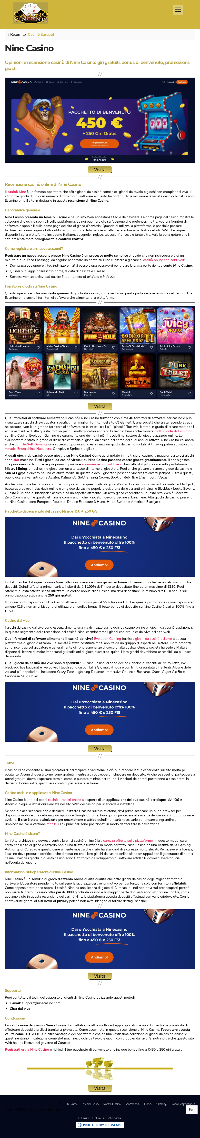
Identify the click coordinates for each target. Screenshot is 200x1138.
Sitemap (161, 1104)
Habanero (43, 448)
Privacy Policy (90, 1104)
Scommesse (132, 1104)
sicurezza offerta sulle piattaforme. (127, 840)
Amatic (10, 448)
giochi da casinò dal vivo (153, 638)
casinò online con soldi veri (163, 260)
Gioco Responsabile (182, 1104)
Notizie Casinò (112, 1104)
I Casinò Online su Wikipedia (99, 1118)
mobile (52, 824)
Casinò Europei (41, 34)
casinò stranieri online (64, 799)
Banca (148, 1104)
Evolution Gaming (107, 638)
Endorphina (26, 448)
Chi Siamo (71, 1104)
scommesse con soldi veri (101, 464)
